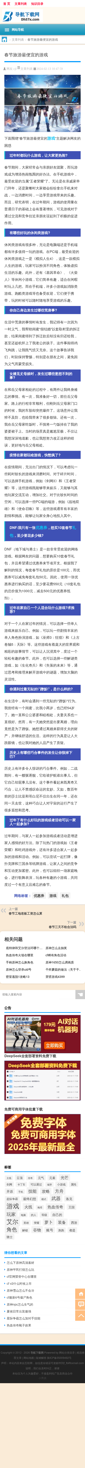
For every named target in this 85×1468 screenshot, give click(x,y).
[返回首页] (80, 1293)
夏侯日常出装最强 (19, 1311)
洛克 (69, 1198)
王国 (71, 1207)
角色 (12, 1229)
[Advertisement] (42, 1425)
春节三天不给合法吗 (62, 927)
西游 (74, 1222)
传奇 (30, 1178)
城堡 (49, 1184)
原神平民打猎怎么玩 (20, 1269)
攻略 (46, 1191)
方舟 (59, 1191)
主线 (9, 1178)
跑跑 (61, 1230)
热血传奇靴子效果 (19, 1325)
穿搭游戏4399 (55, 976)
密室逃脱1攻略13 (17, 976)
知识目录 (37, 3)
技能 (32, 1191)
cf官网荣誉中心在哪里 (22, 1276)
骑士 (10, 1237)
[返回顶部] (80, 1315)
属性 (73, 1184)
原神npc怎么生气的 (20, 1304)
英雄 (26, 1223)
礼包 (65, 895)
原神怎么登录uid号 (18, 969)
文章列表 (21, 3)
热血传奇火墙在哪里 (19, 955)
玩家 (11, 1214)
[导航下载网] (42, 15)
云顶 (20, 1177)
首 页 (6, 3)
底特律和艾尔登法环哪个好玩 (25, 948)
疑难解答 (41, 1357)
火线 (28, 1206)
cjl (15, 68)
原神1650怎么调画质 (60, 962)
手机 (20, 1191)
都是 (72, 1230)
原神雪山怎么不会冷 (20, 1290)
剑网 (9, 1184)
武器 (56, 1198)
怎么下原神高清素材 (20, 1262)
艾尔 (12, 1221)
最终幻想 (29, 1198)
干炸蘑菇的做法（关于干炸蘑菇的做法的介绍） (65, 969)
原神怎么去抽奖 (56, 948)
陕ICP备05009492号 (59, 1357)
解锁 (25, 1230)
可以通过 (36, 1184)
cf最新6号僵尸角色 (19, 1297)
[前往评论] (80, 1304)
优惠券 (41, 527)
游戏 (51, 138)
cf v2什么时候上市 (19, 1283)
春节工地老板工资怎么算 (25, 913)
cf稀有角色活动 (56, 955)
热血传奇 (55, 1206)
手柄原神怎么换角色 (19, 962)
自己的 (57, 1214)
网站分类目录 (67, 1352)
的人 (33, 1215)
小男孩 (42, 1378)
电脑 (23, 1215)
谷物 (37, 1229)
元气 (41, 1177)
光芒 (64, 1177)
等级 (44, 1215)
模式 (43, 1199)
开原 (10, 1191)
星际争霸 (12, 1199)
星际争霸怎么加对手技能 (23, 1318)
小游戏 (61, 1184)
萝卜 (48, 1222)
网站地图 (29, 1357)
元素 (52, 1177)
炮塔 (39, 1207)
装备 (62, 1222)
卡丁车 (21, 1184)
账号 (49, 1229)
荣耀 (36, 1222)
